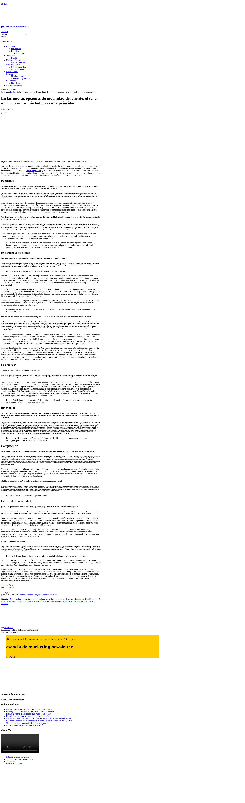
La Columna (11, 81)
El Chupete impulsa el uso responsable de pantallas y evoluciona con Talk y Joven (39, 721)
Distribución (16, 49)
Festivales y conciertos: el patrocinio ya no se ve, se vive (28, 714)
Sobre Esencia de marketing (17, 757)
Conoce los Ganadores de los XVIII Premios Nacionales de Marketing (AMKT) (38, 718)
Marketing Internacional (15, 60)
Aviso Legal (11, 761)
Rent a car (83, 601)
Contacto (4, 31)
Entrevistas (10, 46)
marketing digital (57, 601)
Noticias (9, 74)
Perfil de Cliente (71, 601)
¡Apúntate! (11, 657)
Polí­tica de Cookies (14, 764)
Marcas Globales (18, 62)
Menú (4, 3)
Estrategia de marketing (44, 599)
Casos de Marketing (14, 85)
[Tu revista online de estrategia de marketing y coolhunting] (17, 22)
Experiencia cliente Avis (64, 599)
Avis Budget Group (34, 171)
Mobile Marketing (18, 67)
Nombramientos (17, 76)
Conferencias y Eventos (20, 78)
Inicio (12, 92)
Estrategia (20, 53)
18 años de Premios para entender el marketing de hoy (28, 723)
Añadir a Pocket (7, 585)
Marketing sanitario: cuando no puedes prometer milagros (29, 709)
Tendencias (10, 55)
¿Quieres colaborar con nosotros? (19, 759)
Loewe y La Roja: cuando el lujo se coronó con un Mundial (30, 711)
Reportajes (15, 51)
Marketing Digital (13, 65)
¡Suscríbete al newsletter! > (15, 26)
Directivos (15, 83)
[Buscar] (26, 34)
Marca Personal (17, 69)
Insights (14, 58)
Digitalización (15, 599)
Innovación (79, 599)
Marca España (12, 72)
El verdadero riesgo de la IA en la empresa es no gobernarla (30, 716)
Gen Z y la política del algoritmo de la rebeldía (25, 725)
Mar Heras (8, 109)
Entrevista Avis (28, 599)
